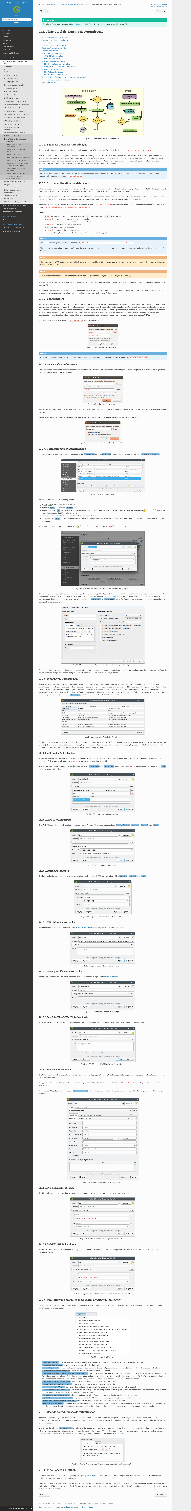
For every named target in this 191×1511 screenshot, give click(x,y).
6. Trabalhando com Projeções (14, 85)
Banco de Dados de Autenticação (54, 37)
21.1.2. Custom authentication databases (16, 150)
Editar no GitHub (160, 4)
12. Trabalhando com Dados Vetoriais (16, 104)
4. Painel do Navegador (12, 78)
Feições (5, 43)
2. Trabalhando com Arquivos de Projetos (15, 71)
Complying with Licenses (11, 53)
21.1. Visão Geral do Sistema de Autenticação (16, 140)
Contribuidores (8, 50)
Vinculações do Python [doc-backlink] (57, 1470)
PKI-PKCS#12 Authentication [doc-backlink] (58, 1244)
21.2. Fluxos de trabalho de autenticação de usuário (14, 177)
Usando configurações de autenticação (57, 80)
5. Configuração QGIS (11, 82)
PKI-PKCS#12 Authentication (55, 75)
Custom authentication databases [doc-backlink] (64, 183)
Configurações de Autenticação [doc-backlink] (62, 448)
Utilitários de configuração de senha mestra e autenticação (64, 77)
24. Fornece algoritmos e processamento (12, 191)
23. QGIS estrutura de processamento (11, 186)
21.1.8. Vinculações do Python (16, 173)
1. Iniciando (8, 67)
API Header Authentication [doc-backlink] (57, 753)
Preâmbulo (6, 33)
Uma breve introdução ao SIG (13, 212)
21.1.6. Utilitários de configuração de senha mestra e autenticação (18, 164)
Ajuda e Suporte (8, 46)
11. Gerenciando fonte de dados (15, 101)
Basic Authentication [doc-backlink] (54, 870)
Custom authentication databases (55, 40)
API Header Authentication (54, 53)
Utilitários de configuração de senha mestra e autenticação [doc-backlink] (80, 1299)
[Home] (40, 4)
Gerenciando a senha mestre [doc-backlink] (58, 364)
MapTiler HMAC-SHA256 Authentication (60, 67)
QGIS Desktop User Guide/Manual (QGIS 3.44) (16, 62)
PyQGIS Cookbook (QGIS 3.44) (13, 228)
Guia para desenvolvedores (12, 231)
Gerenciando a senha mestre (55, 45)
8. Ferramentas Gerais (11, 91)
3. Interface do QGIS (11, 75)
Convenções (7, 40)
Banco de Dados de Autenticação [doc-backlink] (63, 144)
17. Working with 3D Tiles (13, 121)
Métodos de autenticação (51, 51)
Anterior (45, 11)
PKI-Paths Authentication (54, 72)
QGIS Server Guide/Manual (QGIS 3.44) (16, 205)
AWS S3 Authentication (53, 56)
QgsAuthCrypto (89, 1475)
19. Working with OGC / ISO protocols (13, 128)
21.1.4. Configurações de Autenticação (18, 157)
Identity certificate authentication (57, 64)
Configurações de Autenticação (54, 48)
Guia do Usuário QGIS (51, 4)
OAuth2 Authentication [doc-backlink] (55, 1069)
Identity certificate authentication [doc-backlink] (60, 971)
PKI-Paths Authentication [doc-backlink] (56, 1187)
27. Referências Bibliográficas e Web (16, 202)
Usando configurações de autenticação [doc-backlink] (67, 1412)
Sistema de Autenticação (73, 4)
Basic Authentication (52, 59)
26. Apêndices (8, 198)
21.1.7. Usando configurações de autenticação (17, 169)
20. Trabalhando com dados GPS (15, 133)
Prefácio (5, 37)
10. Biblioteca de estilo (11, 98)
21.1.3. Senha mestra (13, 154)
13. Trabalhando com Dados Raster (16, 108)
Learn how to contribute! (158, 7)
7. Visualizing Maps (10, 88)
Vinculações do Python (50, 82)
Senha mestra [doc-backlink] (51, 298)
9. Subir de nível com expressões (15, 95)
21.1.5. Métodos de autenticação (17, 160)
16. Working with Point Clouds (14, 117)
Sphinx (54, 1507)
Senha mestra (47, 43)
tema (68, 1507)
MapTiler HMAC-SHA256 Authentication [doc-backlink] (64, 1017)
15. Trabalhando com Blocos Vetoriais (16, 114)
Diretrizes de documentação (12, 220)
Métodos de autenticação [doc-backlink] (58, 678)
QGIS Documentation (17, 3)
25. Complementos (10, 195)
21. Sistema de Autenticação (13, 136)
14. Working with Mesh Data (14, 111)
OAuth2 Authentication (53, 69)
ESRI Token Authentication (54, 61)
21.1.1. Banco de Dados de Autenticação (15, 145)
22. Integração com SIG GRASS (14, 181)
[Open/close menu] (1, 61)
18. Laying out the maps (12, 124)
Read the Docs (87, 1507)
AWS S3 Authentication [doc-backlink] (55, 819)
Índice (16, 23)
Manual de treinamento (10, 208)
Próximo (160, 11)
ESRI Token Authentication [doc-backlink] (57, 922)
